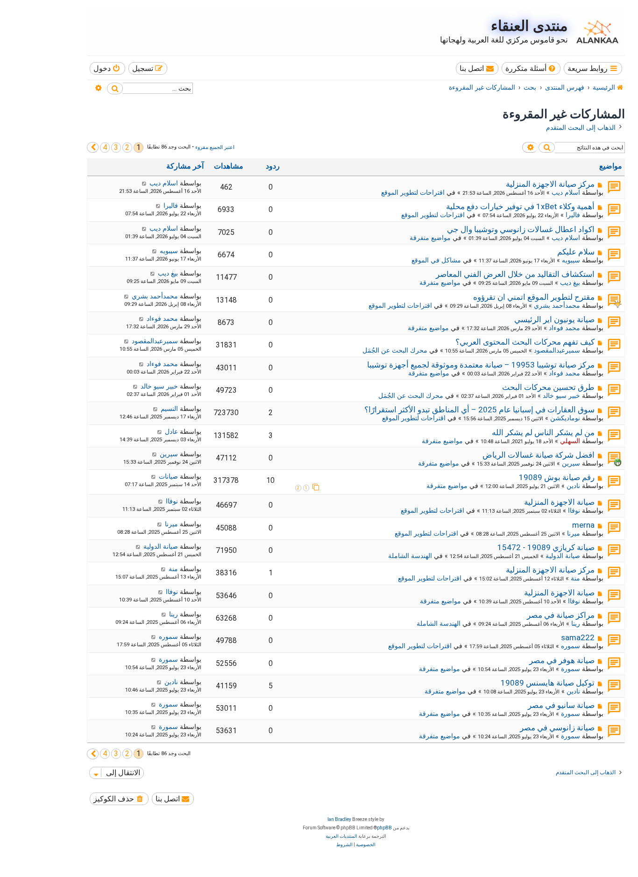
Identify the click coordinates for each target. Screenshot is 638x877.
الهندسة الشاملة (410, 555)
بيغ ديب (570, 282)
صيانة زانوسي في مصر (557, 727)
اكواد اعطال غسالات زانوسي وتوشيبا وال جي (521, 229)
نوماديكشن (565, 418)
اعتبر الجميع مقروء (214, 147)
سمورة (570, 668)
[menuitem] (531, 68)
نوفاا (574, 510)
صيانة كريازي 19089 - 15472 (546, 547)
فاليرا (573, 215)
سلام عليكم (576, 251)
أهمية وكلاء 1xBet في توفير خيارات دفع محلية (520, 206)
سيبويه (571, 260)
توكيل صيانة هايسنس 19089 (548, 682)
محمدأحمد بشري (557, 305)
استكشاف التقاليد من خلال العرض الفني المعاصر (515, 274)
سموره (570, 646)
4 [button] (105, 147)
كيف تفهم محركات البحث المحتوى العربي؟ (525, 342)
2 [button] (127, 147)
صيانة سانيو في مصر (561, 705)
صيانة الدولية (563, 555)
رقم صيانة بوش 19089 (557, 477)
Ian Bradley (339, 819)
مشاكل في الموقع (436, 260)
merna (583, 525)
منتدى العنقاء (529, 26)
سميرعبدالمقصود (557, 350)
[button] (93, 147)
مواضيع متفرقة (430, 237)
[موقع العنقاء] (595, 31)
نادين (573, 485)
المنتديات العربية (341, 836)
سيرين (571, 463)
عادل (171, 431)
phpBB (384, 827)
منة (575, 578)
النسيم (169, 408)
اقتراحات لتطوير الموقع (413, 192)
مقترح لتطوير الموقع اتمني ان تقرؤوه (534, 297)
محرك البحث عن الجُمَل (394, 350)
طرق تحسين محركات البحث (548, 387)
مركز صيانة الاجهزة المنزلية (550, 184)
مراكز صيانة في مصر (561, 615)
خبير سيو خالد (561, 395)
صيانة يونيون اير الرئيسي (554, 319)
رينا (575, 623)
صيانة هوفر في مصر (562, 660)
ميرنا (573, 533)
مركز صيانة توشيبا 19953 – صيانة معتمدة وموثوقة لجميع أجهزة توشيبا (481, 364)
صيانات (168, 476)
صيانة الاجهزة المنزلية (559, 502)
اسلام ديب (566, 192)
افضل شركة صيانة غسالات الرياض (538, 455)
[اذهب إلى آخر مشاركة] (144, 183)
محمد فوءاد (564, 328)
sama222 (578, 637)
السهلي (570, 441)
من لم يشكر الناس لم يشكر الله (543, 432)
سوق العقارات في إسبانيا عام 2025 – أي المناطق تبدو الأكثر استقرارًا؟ (479, 409)
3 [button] (116, 147)
